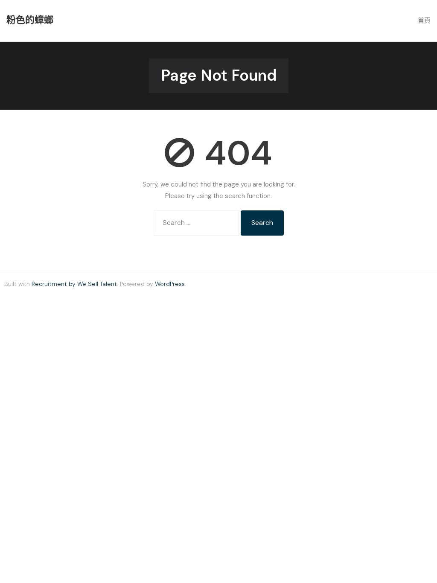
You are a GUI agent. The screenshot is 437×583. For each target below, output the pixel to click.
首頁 (424, 20)
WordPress (170, 284)
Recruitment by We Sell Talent (74, 284)
